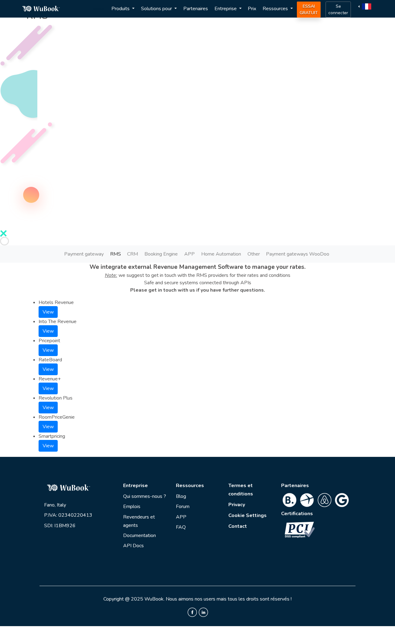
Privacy (236, 504)
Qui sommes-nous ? (144, 496)
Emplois (131, 506)
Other (253, 254)
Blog (181, 496)
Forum (182, 506)
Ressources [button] (276, 8)
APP (189, 254)
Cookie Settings (247, 515)
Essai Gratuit (309, 9)
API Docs (133, 545)
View (48, 312)
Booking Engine (161, 254)
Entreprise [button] (226, 8)
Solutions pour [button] (157, 8)
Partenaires (195, 8)
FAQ (181, 527)
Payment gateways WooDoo (297, 254)
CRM (132, 254)
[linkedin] (203, 612)
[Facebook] (192, 612)
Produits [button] (121, 8)
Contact (237, 526)
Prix (252, 8)
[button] (365, 6)
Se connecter (338, 9)
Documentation (139, 535)
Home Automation (221, 254)
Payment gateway (84, 254)
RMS (115, 254)
